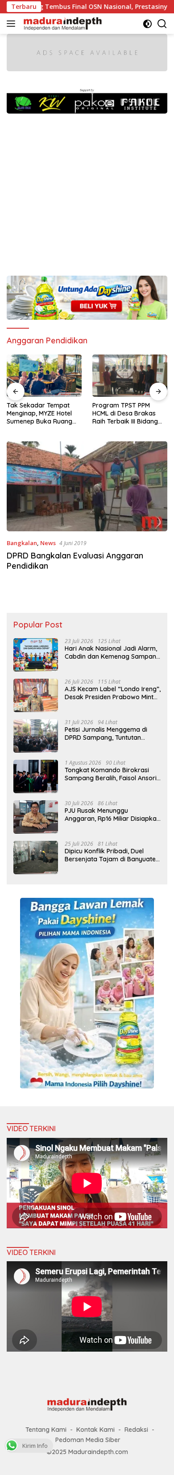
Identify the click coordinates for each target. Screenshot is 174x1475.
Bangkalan (22, 543)
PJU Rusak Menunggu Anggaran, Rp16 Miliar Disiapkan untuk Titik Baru (112, 815)
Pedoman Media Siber (87, 1440)
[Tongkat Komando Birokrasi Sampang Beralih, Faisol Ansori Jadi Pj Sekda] (35, 776)
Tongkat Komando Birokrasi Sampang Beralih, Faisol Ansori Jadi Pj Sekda (111, 774)
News (48, 543)
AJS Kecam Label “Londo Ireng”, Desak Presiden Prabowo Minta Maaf (113, 693)
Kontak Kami (95, 1430)
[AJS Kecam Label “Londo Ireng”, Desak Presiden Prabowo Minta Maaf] (35, 695)
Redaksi (136, 1430)
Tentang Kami (45, 1430)
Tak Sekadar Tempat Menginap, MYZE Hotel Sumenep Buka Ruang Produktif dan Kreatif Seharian (39, 413)
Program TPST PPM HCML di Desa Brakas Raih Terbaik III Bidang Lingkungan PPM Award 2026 (127, 413)
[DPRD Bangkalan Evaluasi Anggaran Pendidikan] (87, 486)
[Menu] (13, 23)
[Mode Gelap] (147, 23)
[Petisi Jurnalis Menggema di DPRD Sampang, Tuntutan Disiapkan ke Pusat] (35, 736)
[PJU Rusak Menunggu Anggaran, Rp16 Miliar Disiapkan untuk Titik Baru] (35, 817)
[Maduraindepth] (61, 23)
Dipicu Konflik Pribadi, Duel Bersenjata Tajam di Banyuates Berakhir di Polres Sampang (112, 855)
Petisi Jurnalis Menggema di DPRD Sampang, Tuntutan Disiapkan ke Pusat (106, 733)
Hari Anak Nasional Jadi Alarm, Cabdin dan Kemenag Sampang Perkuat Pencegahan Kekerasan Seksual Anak (112, 652)
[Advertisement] (87, 190)
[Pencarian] (162, 23)
